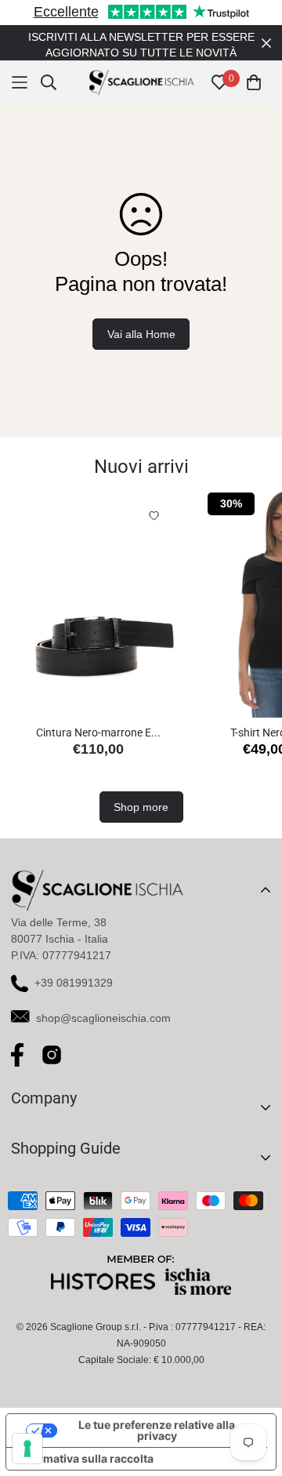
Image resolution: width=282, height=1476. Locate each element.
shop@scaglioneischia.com (103, 1018)
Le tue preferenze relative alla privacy (156, 1430)
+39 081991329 (73, 982)
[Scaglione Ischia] (141, 83)
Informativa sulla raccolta (85, 1458)
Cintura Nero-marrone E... (98, 732)
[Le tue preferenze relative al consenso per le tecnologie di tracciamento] (27, 1448)
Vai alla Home (141, 334)
